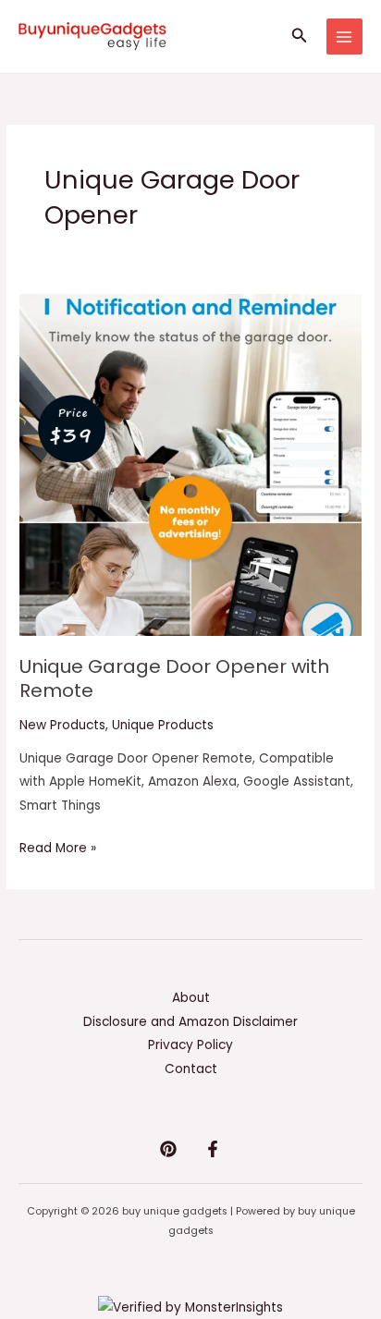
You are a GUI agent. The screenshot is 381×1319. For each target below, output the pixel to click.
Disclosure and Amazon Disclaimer (190, 1022)
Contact (191, 1069)
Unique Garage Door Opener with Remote (174, 678)
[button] (299, 37)
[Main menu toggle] (344, 36)
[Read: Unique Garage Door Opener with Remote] (190, 464)
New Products (62, 725)
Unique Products (163, 725)
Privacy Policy (190, 1045)
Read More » (57, 847)
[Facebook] (212, 1149)
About (191, 998)
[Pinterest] (168, 1149)
